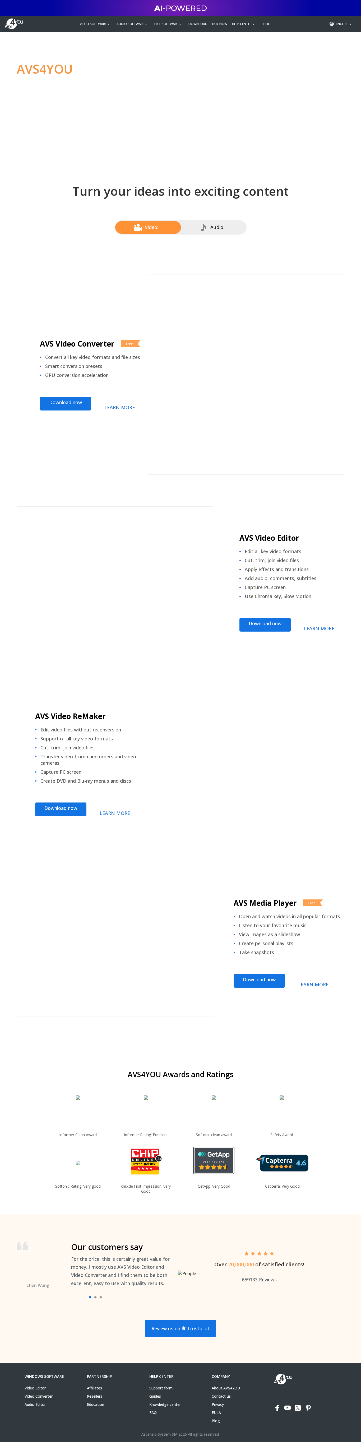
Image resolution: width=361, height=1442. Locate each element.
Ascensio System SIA (159, 1434)
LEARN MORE (119, 407)
